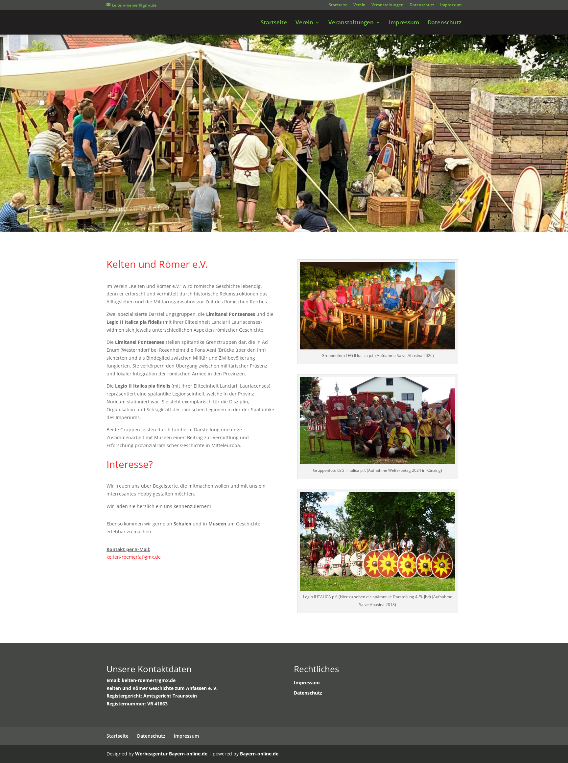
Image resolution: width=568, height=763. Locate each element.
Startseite (338, 5)
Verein (359, 5)
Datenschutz (422, 5)
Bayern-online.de (259, 753)
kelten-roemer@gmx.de (149, 680)
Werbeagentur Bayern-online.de (171, 753)
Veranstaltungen (387, 5)
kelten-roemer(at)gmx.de (133, 557)
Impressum (451, 5)
